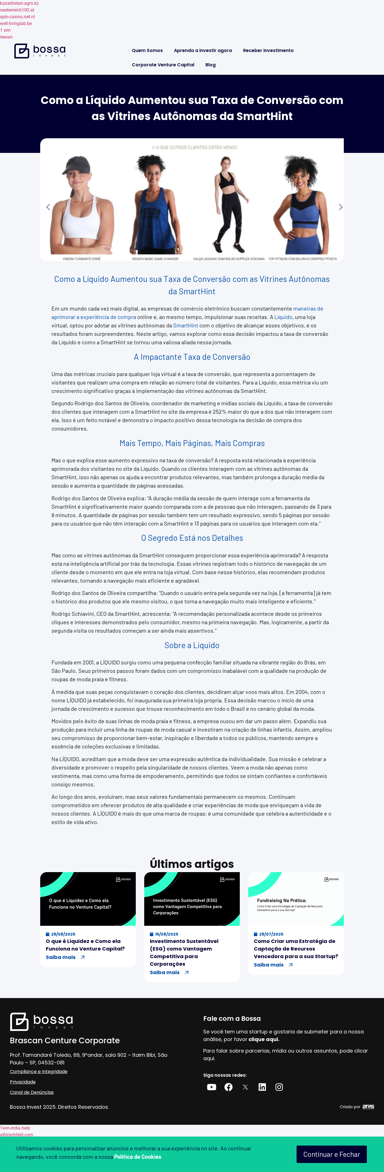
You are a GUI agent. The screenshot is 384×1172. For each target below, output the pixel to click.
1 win (5, 30)
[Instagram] (279, 1087)
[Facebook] (228, 1087)
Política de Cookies (137, 1156)
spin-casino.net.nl (17, 16)
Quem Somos (147, 50)
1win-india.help (15, 1128)
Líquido (283, 316)
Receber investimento (268, 50)
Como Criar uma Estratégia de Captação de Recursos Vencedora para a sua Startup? (296, 949)
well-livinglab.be (16, 23)
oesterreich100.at (17, 10)
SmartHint (185, 325)
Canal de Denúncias (32, 1092)
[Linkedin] (262, 1087)
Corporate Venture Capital (163, 65)
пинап (6, 37)
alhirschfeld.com (16, 1134)
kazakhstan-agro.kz (19, 3)
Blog (210, 65)
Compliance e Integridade (38, 1071)
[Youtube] (211, 1087)
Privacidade (23, 1082)
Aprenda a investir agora (203, 50)
